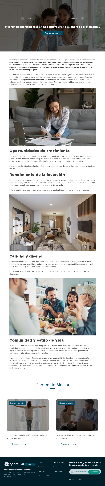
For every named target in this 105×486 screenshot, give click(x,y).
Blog (55, 466)
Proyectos (41, 471)
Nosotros (41, 466)
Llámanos (31, 464)
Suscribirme (94, 472)
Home (40, 462)
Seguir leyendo (19, 444)
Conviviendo (57, 471)
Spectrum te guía (59, 462)
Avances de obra (43, 475)
